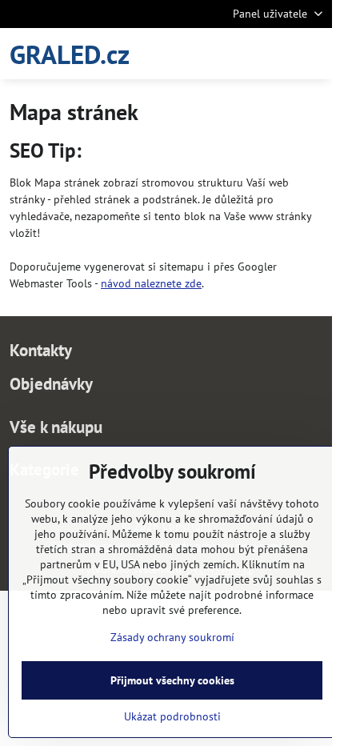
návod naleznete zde (151, 283)
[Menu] (313, 54)
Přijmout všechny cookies (172, 680)
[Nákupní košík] (274, 54)
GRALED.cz (70, 54)
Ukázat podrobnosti (172, 716)
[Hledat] (236, 54)
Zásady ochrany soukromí (172, 637)
